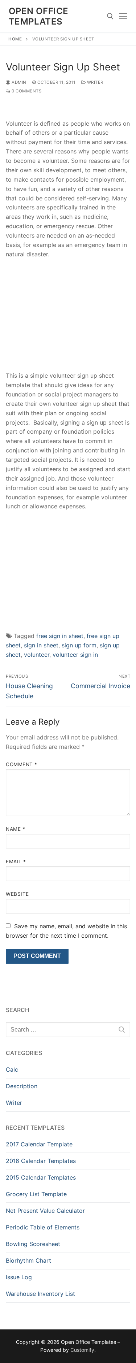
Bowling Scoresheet (33, 1243)
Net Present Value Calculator (45, 1210)
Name (15, 829)
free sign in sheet (59, 635)
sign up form (79, 645)
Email (16, 861)
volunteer (36, 654)
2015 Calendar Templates (41, 1177)
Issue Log (19, 1277)
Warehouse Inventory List (40, 1293)
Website (17, 894)
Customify (82, 1350)
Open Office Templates (38, 16)
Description (21, 1086)
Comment (21, 764)
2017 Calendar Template (39, 1144)
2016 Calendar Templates (41, 1160)
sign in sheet (41, 645)
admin (18, 82)
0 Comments (26, 91)
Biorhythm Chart (28, 1260)
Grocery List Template (36, 1194)
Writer (94, 82)
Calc (12, 1069)
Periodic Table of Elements (42, 1227)
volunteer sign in (75, 654)
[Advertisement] (68, 317)
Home (15, 39)
